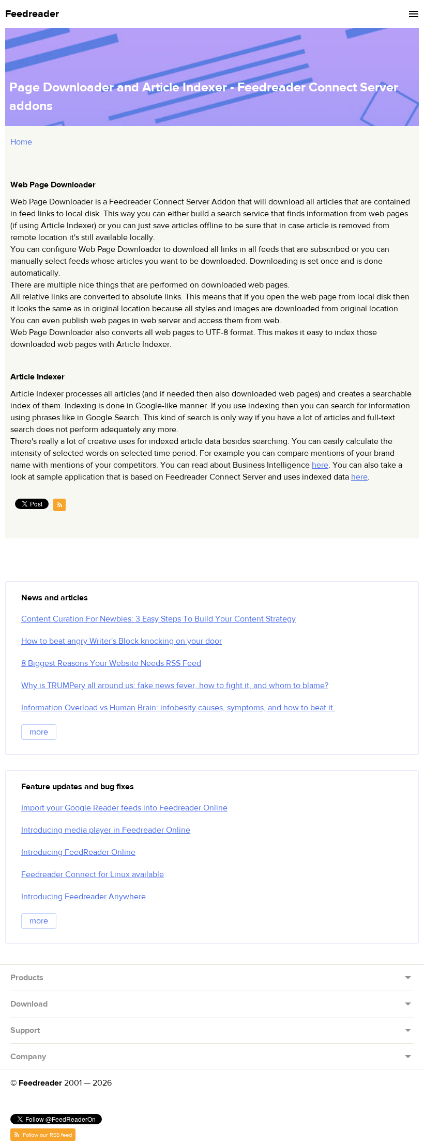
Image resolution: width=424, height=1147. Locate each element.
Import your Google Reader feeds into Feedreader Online (124, 808)
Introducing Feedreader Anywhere (83, 896)
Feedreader (32, 13)
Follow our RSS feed (46, 1135)
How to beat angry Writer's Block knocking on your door (121, 641)
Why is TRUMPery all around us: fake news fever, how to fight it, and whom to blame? (174, 685)
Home (21, 142)
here (320, 465)
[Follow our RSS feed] (59, 505)
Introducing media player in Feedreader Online (105, 830)
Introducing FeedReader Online (78, 852)
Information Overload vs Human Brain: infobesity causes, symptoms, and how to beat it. (178, 708)
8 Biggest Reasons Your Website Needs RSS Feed (111, 663)
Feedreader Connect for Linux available (92, 874)
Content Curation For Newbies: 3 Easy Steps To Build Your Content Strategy (158, 619)
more (38, 732)
